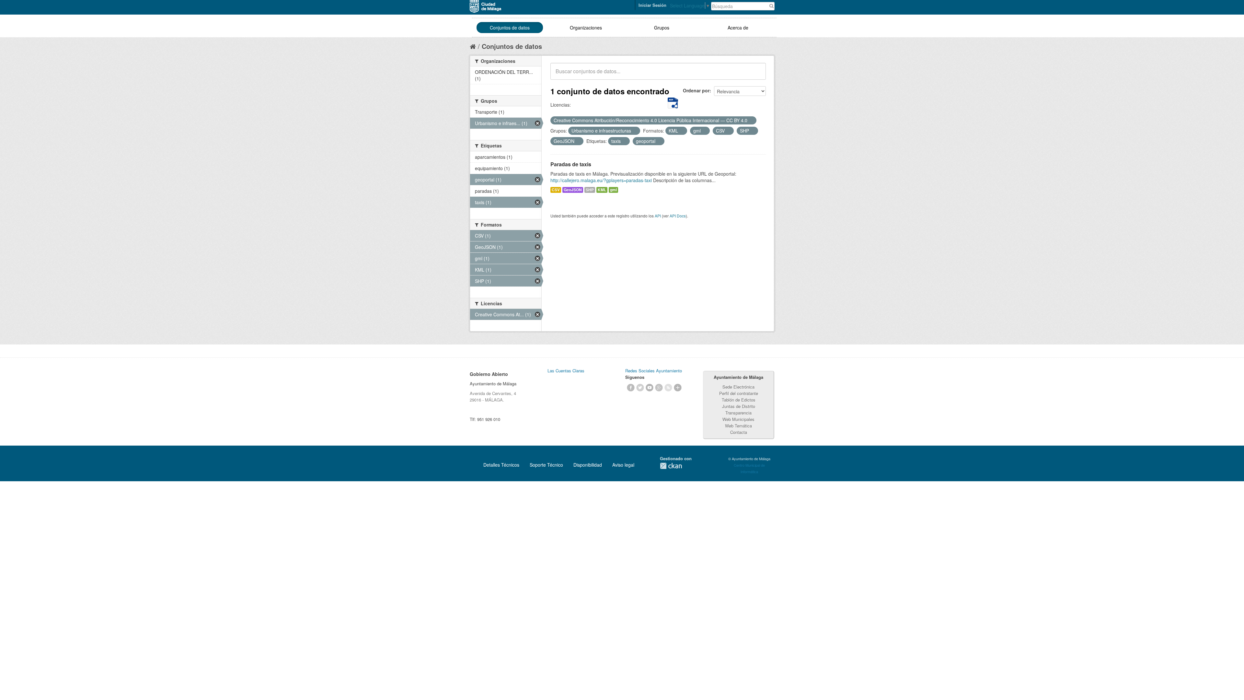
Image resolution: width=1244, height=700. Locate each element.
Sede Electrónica (738, 387)
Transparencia (738, 413)
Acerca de (738, 27)
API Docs (678, 215)
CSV (556, 189)
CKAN (671, 465)
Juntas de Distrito (738, 406)
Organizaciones (586, 27)
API (658, 215)
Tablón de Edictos (738, 400)
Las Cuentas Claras (565, 371)
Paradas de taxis (570, 164)
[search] (756, 75)
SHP (590, 189)
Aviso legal (623, 464)
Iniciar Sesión (652, 5)
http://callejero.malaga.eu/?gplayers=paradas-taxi (601, 180)
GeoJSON (573, 189)
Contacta (738, 432)
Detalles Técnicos (501, 464)
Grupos (661, 27)
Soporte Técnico (546, 464)
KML (602, 189)
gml (613, 189)
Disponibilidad (587, 464)
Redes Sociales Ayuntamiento (653, 371)
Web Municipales (738, 419)
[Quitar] (751, 120)
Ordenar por (696, 90)
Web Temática (738, 426)
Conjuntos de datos (510, 27)
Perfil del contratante (738, 393)
